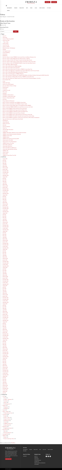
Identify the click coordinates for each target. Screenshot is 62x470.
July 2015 (4, 359)
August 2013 (5, 391)
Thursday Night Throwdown (8, 129)
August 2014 (5, 376)
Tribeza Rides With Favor (7, 146)
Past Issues (5, 99)
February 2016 (5, 349)
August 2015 (5, 358)
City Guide (49, 7)
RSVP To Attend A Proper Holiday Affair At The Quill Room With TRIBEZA (17, 105)
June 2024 (4, 198)
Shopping (6, 407)
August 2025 (5, 177)
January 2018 (5, 314)
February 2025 (5, 186)
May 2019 (4, 290)
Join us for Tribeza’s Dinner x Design (9, 85)
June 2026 (4, 161)
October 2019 (5, 282)
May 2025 (4, 181)
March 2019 (5, 293)
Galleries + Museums (8, 399)
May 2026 (4, 163)
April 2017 (4, 328)
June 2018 (4, 306)
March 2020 (5, 275)
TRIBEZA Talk (5, 150)
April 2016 (4, 346)
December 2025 (5, 170)
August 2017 (5, 322)
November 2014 (5, 371)
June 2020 (4, 270)
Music (31, 7)
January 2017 (5, 332)
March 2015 (5, 365)
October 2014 (5, 373)
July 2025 (4, 178)
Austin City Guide (6, 40)
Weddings (6, 408)
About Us (4, 36)
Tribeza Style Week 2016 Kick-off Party (10, 149)
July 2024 (4, 196)
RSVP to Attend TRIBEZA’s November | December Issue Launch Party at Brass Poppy (18, 116)
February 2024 (5, 204)
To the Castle (5, 131)
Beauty (5, 437)
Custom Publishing (6, 52)
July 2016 (4, 341)
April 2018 (4, 309)
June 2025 (4, 180)
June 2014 (4, 379)
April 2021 (4, 255)
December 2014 (5, 370)
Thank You (5, 128)
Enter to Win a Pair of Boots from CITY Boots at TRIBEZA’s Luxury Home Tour (17, 69)
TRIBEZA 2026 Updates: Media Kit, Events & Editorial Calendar (14, 132)
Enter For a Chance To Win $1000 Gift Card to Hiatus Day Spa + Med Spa (16, 58)
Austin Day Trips (6, 45)
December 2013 (5, 388)
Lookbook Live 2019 (6, 90)
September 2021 (5, 248)
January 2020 (5, 278)
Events (8, 10)
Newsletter (5, 93)
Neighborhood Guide (8, 428)
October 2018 (5, 300)
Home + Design (42, 7)
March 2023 (5, 220)
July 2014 (4, 377)
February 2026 (5, 167)
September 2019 (5, 284)
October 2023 (5, 210)
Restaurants (9, 7)
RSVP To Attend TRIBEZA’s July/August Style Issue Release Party (15, 110)
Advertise (36, 457)
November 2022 (5, 226)
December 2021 (5, 243)
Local (36, 7)
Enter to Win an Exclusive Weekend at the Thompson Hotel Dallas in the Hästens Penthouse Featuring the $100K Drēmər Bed (26, 75)
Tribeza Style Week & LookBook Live (9, 147)
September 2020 (6, 266)
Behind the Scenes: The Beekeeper (9, 48)
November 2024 (5, 190)
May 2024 (4, 199)
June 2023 (4, 216)
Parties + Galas (6, 417)
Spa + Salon (6, 42)
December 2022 (5, 225)
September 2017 (5, 320)
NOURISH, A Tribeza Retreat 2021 (9, 96)
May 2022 (4, 235)
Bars (5, 431)
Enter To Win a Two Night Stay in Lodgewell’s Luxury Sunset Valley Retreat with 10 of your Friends (21, 70)
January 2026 (5, 169)
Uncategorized (5, 434)
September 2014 (5, 374)
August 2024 (5, 195)
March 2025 (5, 184)
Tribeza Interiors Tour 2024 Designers (10, 141)
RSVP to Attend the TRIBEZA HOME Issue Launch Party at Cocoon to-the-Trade (18, 107)
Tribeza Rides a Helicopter (7, 144)
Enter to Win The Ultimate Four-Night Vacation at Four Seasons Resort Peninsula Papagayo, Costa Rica (22, 78)
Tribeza (2, 14)
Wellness (4, 435)
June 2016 (4, 343)
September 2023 (6, 211)
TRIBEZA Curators (7, 423)
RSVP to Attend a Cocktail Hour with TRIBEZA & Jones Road (14, 102)
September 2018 (5, 302)
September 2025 (6, 175)
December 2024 (5, 189)
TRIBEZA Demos (6, 137)
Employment (5, 55)
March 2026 (5, 166)
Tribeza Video (5, 153)
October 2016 (5, 337)
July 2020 (4, 269)
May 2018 (4, 308)
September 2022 (6, 229)
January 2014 (5, 386)
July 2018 (4, 305)
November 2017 (5, 317)
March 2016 (5, 347)
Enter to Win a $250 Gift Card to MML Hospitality (12, 66)
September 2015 (5, 356)
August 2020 (5, 267)
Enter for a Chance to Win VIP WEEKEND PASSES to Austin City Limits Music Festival (19, 63)
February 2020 (5, 276)
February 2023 (5, 222)
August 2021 (5, 249)
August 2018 (5, 303)
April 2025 (5, 183)
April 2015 (4, 364)
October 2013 (5, 389)
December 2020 (5, 261)
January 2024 (5, 205)
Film (5, 398)
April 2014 (4, 382)
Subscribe (4, 125)
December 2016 (5, 334)
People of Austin (7, 419)
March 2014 (5, 383)
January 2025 (5, 187)
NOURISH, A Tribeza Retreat (8, 94)
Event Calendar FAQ (6, 79)
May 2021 (4, 254)
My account (5, 91)
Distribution (5, 54)
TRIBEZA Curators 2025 (7, 135)
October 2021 (5, 246)
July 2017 (4, 323)
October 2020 (5, 264)
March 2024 (5, 202)
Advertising (5, 37)
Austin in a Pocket (6, 46)
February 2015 (5, 367)
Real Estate (22, 7)
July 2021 (4, 251)
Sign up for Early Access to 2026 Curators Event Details (13, 119)
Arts (27, 7)
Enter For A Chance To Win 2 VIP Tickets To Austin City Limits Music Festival (17, 60)
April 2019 (4, 291)
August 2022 (5, 231)
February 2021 (5, 258)
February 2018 (5, 312)
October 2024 (5, 192)
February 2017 (5, 331)
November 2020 (6, 263)
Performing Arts (7, 404)
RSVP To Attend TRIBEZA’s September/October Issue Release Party (15, 111)
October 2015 (5, 355)
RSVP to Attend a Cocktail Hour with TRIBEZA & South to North (15, 104)
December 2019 (5, 279)
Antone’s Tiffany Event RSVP (8, 39)
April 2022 (5, 237)
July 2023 (4, 214)
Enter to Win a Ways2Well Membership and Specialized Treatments (15, 72)
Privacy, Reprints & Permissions (8, 101)
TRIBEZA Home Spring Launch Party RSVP (11, 138)
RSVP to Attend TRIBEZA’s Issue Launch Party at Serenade (14, 113)
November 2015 (5, 353)
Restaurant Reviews (7, 432)
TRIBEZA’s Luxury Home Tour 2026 (9, 155)
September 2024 (6, 193)
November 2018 (5, 299)
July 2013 (4, 393)
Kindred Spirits (5, 87)
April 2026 (5, 164)
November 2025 (5, 172)
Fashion (15, 7)
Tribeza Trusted (5, 152)
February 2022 (5, 240)
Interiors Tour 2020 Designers (8, 84)
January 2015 (5, 368)
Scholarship (36, 464)
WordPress (13, 442)
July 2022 (4, 232)
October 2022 (5, 228)
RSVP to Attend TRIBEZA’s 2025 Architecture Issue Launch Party (15, 108)
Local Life (4, 414)
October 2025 (5, 173)
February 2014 (5, 385)
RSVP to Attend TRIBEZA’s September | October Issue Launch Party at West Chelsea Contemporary (21, 117)
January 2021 (5, 260)
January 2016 (5, 350)
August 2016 (5, 340)
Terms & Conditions (6, 126)
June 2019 (4, 288)
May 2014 (4, 380)
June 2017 (4, 325)
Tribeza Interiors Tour (8, 413)
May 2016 (4, 344)
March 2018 (5, 311)
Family (5, 416)
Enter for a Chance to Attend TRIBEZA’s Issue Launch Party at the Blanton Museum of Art (19, 57)
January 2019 (5, 296)
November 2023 (5, 208)
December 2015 (5, 352)
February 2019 (5, 294)
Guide (4, 410)
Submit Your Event (6, 123)
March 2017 (5, 329)
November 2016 (5, 335)
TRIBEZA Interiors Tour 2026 (8, 143)
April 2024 (5, 201)
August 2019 (5, 285)
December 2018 (5, 297)
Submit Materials (6, 122)
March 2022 (5, 238)
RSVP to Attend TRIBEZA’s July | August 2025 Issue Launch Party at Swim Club (17, 114)
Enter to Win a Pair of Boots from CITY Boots (11, 67)
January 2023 (5, 223)
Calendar (4, 49)
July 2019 (4, 287)
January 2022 (5, 241)
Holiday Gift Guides (6, 82)
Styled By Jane (5, 120)
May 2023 (4, 217)
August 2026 (5, 158)
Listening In (5, 88)
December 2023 (5, 207)
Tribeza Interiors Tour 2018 (8, 140)
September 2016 (5, 338)
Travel (5, 422)
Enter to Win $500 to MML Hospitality (10, 64)
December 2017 (5, 315)
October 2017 (5, 319)
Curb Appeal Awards (6, 51)
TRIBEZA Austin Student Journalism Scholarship (12, 134)
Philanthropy (6, 420)
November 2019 (5, 281)
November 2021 (5, 244)
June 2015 (4, 361)
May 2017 (4, 326)
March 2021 (5, 257)
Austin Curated (5, 43)
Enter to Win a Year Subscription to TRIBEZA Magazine (13, 73)
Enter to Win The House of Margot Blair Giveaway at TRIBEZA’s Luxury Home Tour (18, 76)
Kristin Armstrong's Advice (9, 438)
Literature (6, 401)
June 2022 (4, 234)
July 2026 (4, 160)
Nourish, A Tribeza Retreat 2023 (8, 98)
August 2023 (5, 213)
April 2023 (5, 219)
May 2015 (4, 362)
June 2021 (4, 252)
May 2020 (4, 272)
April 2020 (5, 273)
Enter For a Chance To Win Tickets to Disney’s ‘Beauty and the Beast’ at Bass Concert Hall (19, 61)
